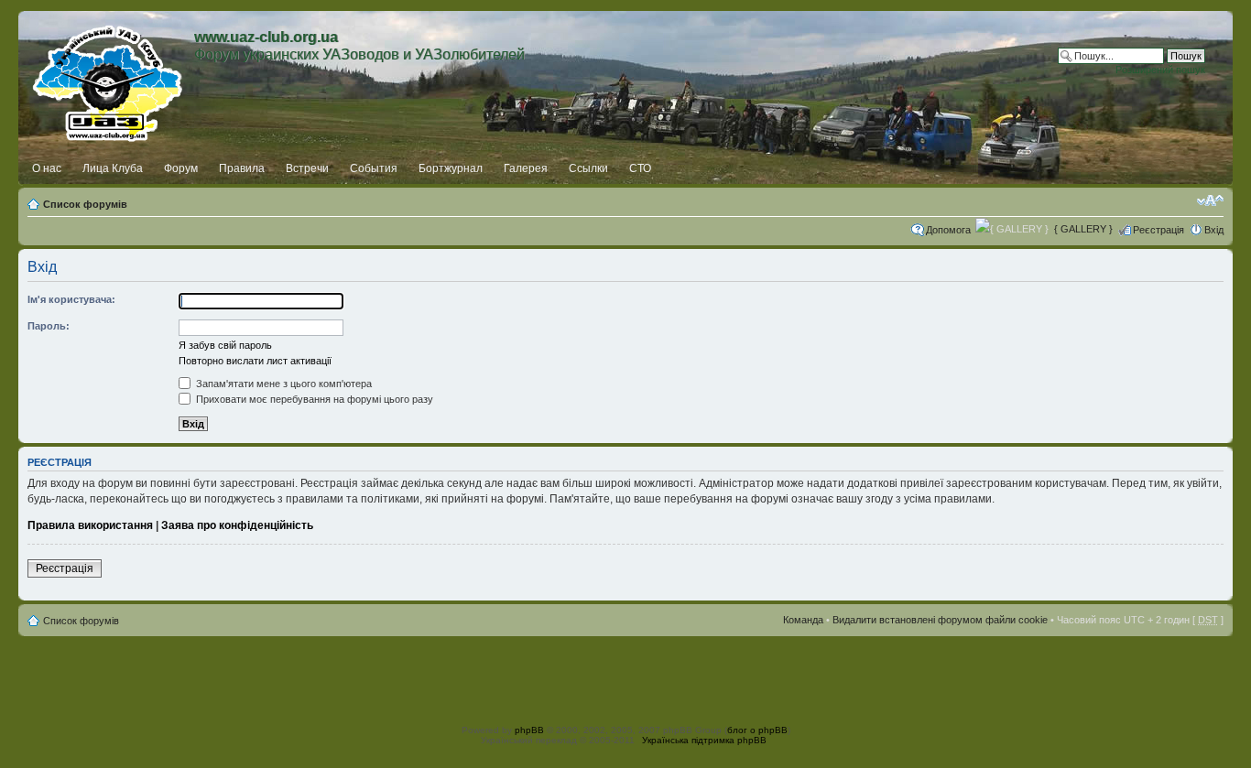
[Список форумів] (108, 80)
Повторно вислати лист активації (255, 360)
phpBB (529, 730)
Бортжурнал (451, 168)
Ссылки (588, 168)
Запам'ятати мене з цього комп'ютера (282, 383)
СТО (640, 168)
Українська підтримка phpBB (704, 740)
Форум (181, 168)
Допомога (948, 229)
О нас (46, 168)
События (373, 168)
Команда (803, 619)
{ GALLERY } (1083, 228)
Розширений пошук (1160, 69)
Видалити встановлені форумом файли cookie (940, 619)
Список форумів (85, 204)
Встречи (307, 168)
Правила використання (90, 525)
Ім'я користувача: (71, 299)
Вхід (1214, 229)
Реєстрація (1158, 229)
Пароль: (48, 325)
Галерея (526, 168)
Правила (242, 168)
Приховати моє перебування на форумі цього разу (313, 399)
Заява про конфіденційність (237, 525)
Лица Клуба (112, 168)
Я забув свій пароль (225, 345)
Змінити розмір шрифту (1210, 200)
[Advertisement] (625, 677)
